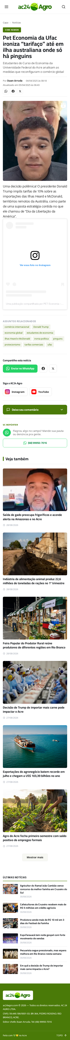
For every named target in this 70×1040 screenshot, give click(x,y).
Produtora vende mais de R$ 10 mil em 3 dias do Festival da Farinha (42, 921)
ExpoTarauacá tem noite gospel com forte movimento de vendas (42, 937)
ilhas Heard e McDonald (17, 338)
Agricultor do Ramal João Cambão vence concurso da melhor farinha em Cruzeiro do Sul (43, 889)
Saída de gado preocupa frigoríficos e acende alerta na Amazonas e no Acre (32, 517)
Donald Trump (41, 326)
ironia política (41, 338)
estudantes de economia (40, 332)
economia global (13, 332)
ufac (50, 344)
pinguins (57, 338)
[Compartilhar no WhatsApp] (6, 91)
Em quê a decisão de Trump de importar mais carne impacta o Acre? (41, 967)
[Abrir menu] (6, 6)
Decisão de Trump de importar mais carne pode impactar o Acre (33, 709)
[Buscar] (63, 6)
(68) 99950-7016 (37, 442)
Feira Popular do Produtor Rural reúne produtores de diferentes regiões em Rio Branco (34, 645)
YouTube (43, 392)
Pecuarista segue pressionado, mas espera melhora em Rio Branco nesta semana (43, 952)
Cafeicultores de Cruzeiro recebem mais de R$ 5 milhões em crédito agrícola (43, 906)
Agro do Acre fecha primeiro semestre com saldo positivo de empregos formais (34, 838)
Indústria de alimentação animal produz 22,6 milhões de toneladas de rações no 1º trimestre (33, 581)
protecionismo (12, 344)
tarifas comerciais (34, 344)
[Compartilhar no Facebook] (13, 91)
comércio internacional (17, 326)
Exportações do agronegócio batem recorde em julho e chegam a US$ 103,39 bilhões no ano (34, 774)
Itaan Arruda (14, 80)
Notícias (16, 22)
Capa (5, 22)
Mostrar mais (35, 857)
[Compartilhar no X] (20, 91)
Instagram (18, 392)
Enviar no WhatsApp (22, 368)
